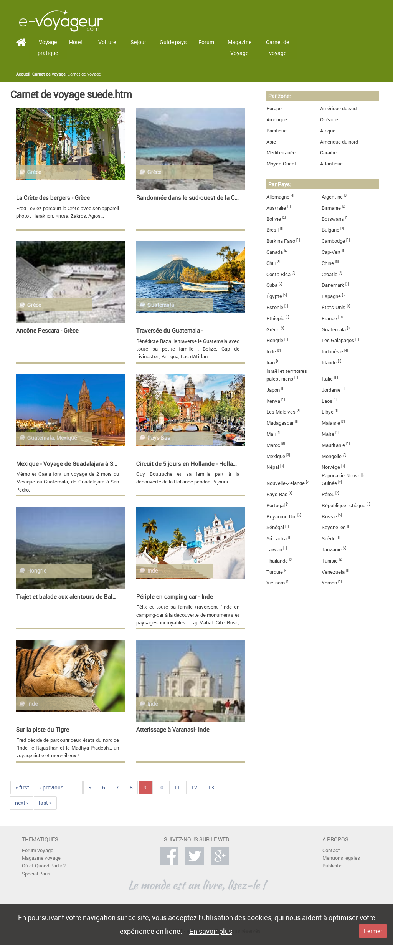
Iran (270, 362)
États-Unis (333, 307)
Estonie (274, 307)
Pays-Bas (276, 494)
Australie (276, 208)
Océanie (329, 119)
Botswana (333, 219)
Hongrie (274, 340)
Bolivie (273, 219)
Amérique (276, 119)
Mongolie (332, 456)
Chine (328, 263)
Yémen (329, 582)
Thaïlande (277, 561)
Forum (206, 42)
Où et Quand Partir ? (44, 865)
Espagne (331, 296)
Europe (274, 108)
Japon (273, 390)
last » (45, 802)
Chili (271, 263)
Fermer (373, 931)
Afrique (327, 130)
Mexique (275, 456)
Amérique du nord (339, 142)
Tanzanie (332, 549)
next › (21, 802)
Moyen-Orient (281, 164)
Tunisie (330, 561)
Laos (327, 401)
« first (22, 787)
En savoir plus (210, 931)
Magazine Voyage (239, 47)
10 (160, 787)
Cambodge (333, 241)
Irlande (329, 362)
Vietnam (275, 582)
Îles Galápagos (338, 340)
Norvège (331, 467)
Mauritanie (333, 445)
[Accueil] (61, 20)
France (329, 318)
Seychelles (334, 527)
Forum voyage (37, 850)
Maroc (273, 445)
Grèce (272, 329)
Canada (274, 252)
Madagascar (280, 423)
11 (177, 787)
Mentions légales (341, 858)
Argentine (332, 197)
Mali (271, 434)
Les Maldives (281, 412)
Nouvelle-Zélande (285, 483)
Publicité (332, 865)
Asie (271, 142)
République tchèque (343, 505)
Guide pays (173, 42)
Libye (328, 412)
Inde (271, 351)
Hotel (75, 42)
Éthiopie (275, 318)
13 (211, 787)
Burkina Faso (280, 241)
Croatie (329, 274)
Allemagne (277, 197)
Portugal (275, 505)
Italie (327, 379)
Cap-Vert (331, 252)
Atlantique (331, 164)
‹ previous (51, 787)
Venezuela (333, 572)
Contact (331, 850)
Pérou (328, 494)
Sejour (138, 42)
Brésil (272, 230)
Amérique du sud (338, 108)
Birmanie (331, 208)
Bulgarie (330, 230)
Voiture (107, 42)
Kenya (273, 401)
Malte (328, 434)
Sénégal (275, 527)
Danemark (333, 285)
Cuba (271, 285)
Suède (328, 538)
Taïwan (274, 549)
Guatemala (334, 329)
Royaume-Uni (281, 516)
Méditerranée (281, 152)
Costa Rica (278, 274)
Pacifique (276, 130)
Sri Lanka (276, 538)
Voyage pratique (48, 47)
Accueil (23, 74)
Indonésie (332, 351)
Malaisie (331, 423)
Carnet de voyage (277, 47)
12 (194, 787)
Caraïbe (328, 152)
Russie (329, 516)
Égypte (274, 296)
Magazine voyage (41, 858)
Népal (272, 467)
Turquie (274, 572)
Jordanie (331, 390)
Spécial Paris (36, 874)
